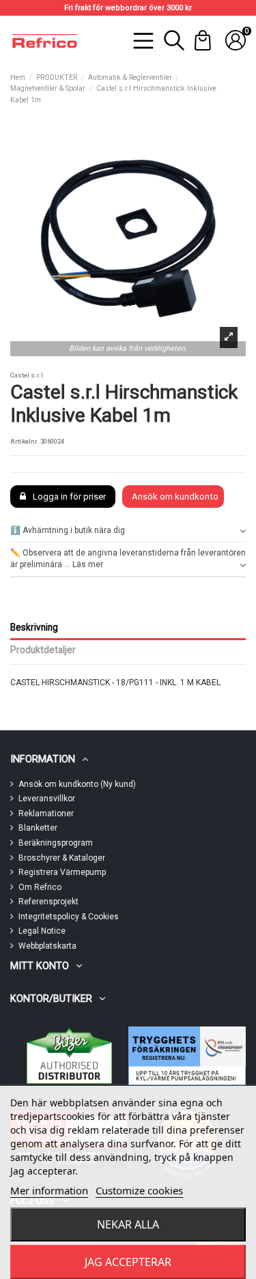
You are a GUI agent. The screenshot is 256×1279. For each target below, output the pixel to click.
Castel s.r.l (26, 375)
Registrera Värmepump (62, 872)
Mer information (49, 1190)
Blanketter (37, 828)
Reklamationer (46, 813)
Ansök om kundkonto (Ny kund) (77, 784)
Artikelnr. (24, 441)
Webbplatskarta (47, 946)
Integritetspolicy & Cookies (68, 916)
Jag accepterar (128, 1261)
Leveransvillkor (46, 798)
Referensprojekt (48, 901)
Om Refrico (39, 887)
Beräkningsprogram (55, 843)
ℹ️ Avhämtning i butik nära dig (67, 530)
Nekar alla (128, 1224)
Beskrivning (34, 627)
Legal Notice (42, 931)
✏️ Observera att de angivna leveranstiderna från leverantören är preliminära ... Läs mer (128, 558)
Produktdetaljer (43, 649)
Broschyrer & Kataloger (61, 858)
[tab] (128, 531)
